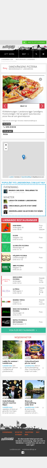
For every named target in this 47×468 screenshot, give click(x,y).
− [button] (6, 148)
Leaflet (11, 177)
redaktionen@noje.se (29, 449)
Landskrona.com (7, 59)
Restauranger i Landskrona (25, 59)
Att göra (9, 54)
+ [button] (6, 144)
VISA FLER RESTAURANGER (22, 330)
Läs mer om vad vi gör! (35, 444)
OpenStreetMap (26, 177)
